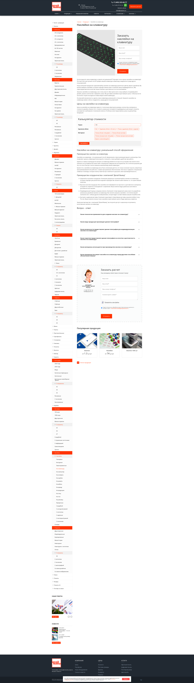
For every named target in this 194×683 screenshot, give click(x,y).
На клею (57, 54)
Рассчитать (83, 143)
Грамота (56, 357)
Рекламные (58, 126)
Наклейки (57, 453)
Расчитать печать (59, 219)
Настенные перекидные (61, 373)
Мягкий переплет (59, 209)
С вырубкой (58, 132)
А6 (57, 431)
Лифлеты (57, 298)
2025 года (57, 366)
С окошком (58, 282)
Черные (57, 294)
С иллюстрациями (60, 222)
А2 (57, 386)
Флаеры (56, 581)
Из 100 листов (59, 48)
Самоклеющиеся (59, 446)
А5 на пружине (59, 39)
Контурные (59, 462)
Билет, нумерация (59, 23)
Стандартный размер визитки (64, 637)
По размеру (59, 64)
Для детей (58, 197)
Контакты (131, 13)
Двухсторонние (59, 531)
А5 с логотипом (59, 42)
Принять (126, 679)
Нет (96, 129)
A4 (57, 67)
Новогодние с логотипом (62, 546)
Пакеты (56, 329)
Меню (55, 326)
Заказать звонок (122, 8)
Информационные (60, 95)
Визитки (56, 350)
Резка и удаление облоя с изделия (128, 129)
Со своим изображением (61, 571)
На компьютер (60, 472)
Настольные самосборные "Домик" (62, 379)
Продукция (67, 13)
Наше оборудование (81, 669)
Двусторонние (59, 418)
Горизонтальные (59, 86)
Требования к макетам (82, 13)
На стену (58, 493)
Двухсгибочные (59, 307)
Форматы (58, 184)
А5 (57, 123)
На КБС (56, 165)
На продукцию (60, 490)
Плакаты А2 (57, 585)
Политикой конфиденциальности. (129, 64)
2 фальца (57, 301)
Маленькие (58, 203)
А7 (57, 434)
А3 (57, 187)
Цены (76, 664)
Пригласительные (59, 333)
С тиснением (58, 73)
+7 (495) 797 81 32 (118, 5)
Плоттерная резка (126, 669)
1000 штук (57, 415)
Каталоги (56, 156)
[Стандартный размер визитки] (55, 640)
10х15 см (57, 238)
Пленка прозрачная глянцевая (104, 136)
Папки (57, 263)
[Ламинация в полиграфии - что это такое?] (55, 633)
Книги (56, 190)
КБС (56, 98)
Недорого (57, 213)
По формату (59, 266)
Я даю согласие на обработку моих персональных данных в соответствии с (129, 63)
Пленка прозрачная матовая (124, 136)
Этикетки (56, 347)
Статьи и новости (80, 672)
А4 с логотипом (59, 36)
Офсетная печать (59, 60)
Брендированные (59, 45)
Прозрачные (59, 503)
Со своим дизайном (60, 568)
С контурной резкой (61, 509)
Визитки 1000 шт (131, 350)
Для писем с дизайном (61, 250)
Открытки (57, 528)
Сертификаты (57, 336)
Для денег (57, 244)
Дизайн (56, 149)
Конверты (57, 235)
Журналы (56, 152)
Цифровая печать (59, 291)
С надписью (59, 515)
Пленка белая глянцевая (102, 133)
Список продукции (85, 362)
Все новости (56, 643)
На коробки (59, 478)
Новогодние (58, 543)
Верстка (57, 83)
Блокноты (57, 29)
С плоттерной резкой (62, 518)
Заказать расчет (135, 6)
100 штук (57, 412)
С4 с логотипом (60, 273)
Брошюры (57, 79)
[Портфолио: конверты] (62, 607)
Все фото (55, 617)
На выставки (58, 104)
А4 (57, 120)
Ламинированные (61, 465)
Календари (57, 360)
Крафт (56, 253)
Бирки (56, 142)
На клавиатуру (60, 468)
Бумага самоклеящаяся (102, 139)
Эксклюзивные (59, 402)
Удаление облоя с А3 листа (108, 129)
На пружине (58, 57)
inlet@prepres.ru (121, 10)
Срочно (57, 139)
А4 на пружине (59, 33)
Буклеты (56, 145)
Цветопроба (125, 672)
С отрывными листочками (62, 440)
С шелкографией (59, 565)
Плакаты (56, 578)
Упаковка (56, 343)
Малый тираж (58, 101)
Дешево (57, 92)
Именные (57, 51)
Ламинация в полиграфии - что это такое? (64, 631)
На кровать (59, 481)
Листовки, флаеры (103, 667)
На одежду (59, 487)
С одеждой (58, 174)
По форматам (60, 383)
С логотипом (58, 70)
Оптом (56, 549)
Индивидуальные (60, 534)
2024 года (57, 363)
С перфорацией (59, 443)
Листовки (57, 409)
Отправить (123, 71)
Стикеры (57, 524)
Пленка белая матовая (119, 133)
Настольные (58, 376)
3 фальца (57, 304)
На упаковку (59, 499)
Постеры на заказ (59, 588)
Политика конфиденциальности (58, 680)
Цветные (57, 288)
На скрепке (58, 111)
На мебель (59, 484)
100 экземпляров (59, 194)
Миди (56, 370)
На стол (58, 496)
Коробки (56, 405)
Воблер (56, 353)
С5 (57, 276)
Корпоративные (59, 537)
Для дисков (58, 247)
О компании (119, 13)
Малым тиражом (59, 162)
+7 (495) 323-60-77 (120, 2)
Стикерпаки (57, 340)
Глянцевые (59, 459)
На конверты (59, 475)
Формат (58, 225)
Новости (96, 13)
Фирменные (58, 76)
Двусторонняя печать (61, 89)
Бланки (56, 26)
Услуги (57, 13)
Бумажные (57, 241)
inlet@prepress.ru (88, 291)
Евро (56, 310)
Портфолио (107, 13)
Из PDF (56, 200)
